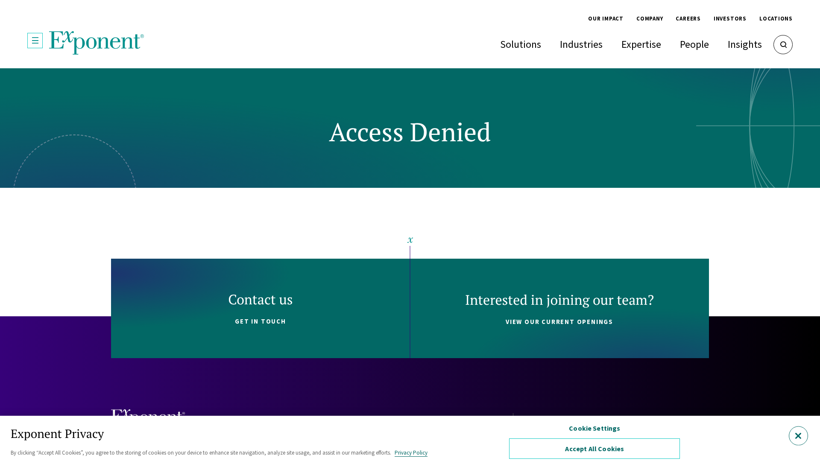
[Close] (798, 435)
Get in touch (260, 321)
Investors (730, 18)
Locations (776, 18)
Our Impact (606, 18)
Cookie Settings (594, 428)
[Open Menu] (35, 40)
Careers (688, 18)
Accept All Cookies (594, 448)
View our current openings (559, 322)
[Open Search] (783, 44)
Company (649, 18)
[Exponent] (96, 43)
